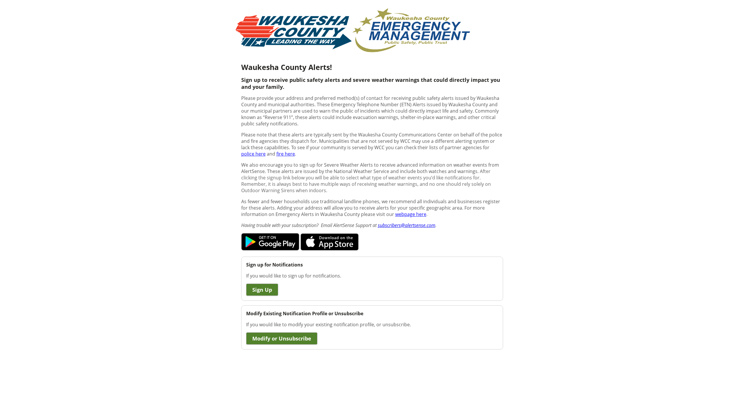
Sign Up (262, 289)
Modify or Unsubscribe (281, 338)
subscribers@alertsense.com (406, 225)
